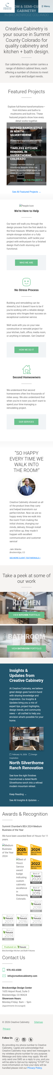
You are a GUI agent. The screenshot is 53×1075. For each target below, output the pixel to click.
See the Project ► (33, 180)
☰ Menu (45, 6)
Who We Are (26, 262)
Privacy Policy (34, 1067)
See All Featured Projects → (26, 191)
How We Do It (26, 349)
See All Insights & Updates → (24, 800)
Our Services (26, 422)
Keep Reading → (18, 794)
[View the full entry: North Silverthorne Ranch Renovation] (26, 738)
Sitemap (38, 1022)
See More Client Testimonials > (25, 558)
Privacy (6, 1028)
